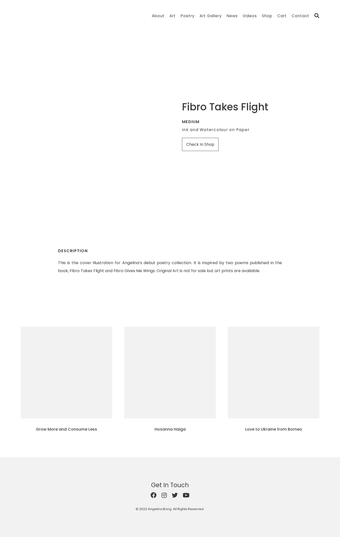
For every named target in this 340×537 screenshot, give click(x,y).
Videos (250, 15)
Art (173, 15)
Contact (300, 15)
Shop (267, 15)
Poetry (188, 15)
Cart (282, 15)
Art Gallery (211, 15)
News (232, 15)
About (158, 15)
